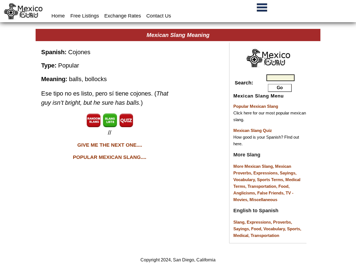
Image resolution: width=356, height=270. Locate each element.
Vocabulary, (245, 179)
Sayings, (288, 173)
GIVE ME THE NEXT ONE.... (109, 145)
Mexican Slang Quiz (252, 130)
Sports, (294, 228)
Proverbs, (282, 222)
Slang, (240, 222)
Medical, (242, 235)
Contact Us (158, 16)
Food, (284, 186)
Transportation (265, 235)
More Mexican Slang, (254, 166)
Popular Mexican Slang (255, 106)
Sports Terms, (271, 179)
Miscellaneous (263, 199)
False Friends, (271, 193)
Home (58, 16)
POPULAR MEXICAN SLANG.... (109, 157)
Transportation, (263, 186)
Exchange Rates (122, 16)
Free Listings (84, 16)
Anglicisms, (245, 193)
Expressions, (266, 173)
